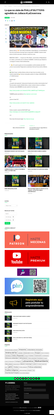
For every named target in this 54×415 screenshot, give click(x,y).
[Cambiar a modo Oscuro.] (46, 2)
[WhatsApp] (6, 32)
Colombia (31, 355)
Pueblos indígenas (11, 370)
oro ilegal (39, 364)
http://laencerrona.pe (29, 119)
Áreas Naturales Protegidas (12, 373)
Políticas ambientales (34, 367)
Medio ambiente (8, 364)
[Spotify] (28, 378)
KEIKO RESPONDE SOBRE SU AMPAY (37, 151)
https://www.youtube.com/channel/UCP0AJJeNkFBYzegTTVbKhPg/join (27, 90)
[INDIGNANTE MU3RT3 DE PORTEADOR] (15, 143)
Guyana (6, 361)
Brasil (43, 353)
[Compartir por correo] (12, 21)
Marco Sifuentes (23, 407)
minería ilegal (28, 364)
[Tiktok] (26, 378)
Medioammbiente (16, 364)
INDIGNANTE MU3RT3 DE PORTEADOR (14, 151)
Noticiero (7, 17)
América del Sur (11, 353)
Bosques (37, 353)
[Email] (6, 38)
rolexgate (29, 370)
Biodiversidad (27, 353)
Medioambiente (41, 361)
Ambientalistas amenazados (34, 349)
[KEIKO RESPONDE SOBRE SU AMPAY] (38, 143)
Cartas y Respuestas (18, 355)
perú (10, 367)
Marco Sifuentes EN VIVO (19, 127)
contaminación (45, 355)
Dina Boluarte (40, 358)
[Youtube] (15, 378)
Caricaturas (47, 353)
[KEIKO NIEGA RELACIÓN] (15, 181)
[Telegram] (6, 42)
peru (6, 367)
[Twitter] (6, 35)
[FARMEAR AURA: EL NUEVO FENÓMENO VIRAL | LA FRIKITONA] (15, 161)
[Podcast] (31, 378)
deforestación (23, 358)
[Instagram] (23, 378)
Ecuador (45, 358)
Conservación (38, 355)
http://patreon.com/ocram (30, 94)
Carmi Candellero (36, 410)
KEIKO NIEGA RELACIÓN (11, 188)
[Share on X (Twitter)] (10, 21)
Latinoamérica (27, 361)
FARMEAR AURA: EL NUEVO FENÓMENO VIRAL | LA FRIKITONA (15, 170)
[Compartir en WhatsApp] (8, 21)
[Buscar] (48, 2)
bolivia (32, 353)
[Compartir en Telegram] (14, 21)
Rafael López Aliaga (23, 370)
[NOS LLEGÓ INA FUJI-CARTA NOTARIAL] (38, 161)
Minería (22, 364)
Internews (22, 410)
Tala (33, 370)
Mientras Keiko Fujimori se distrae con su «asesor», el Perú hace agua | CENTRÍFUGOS (38, 190)
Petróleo (16, 367)
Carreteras (8, 355)
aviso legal (28, 413)
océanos (35, 364)
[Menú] (5, 2)
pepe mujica (44, 364)
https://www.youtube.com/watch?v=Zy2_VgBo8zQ (22, 103)
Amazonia (22, 350)
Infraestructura (11, 361)
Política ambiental (23, 367)
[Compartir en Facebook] (6, 21)
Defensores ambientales (11, 358)
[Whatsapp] (39, 378)
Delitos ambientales (32, 358)
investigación (18, 361)
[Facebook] (6, 28)
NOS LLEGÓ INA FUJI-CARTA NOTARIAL (38, 169)
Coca (26, 355)
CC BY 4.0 (36, 407)
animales (20, 353)
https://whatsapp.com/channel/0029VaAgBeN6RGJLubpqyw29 (25, 111)
